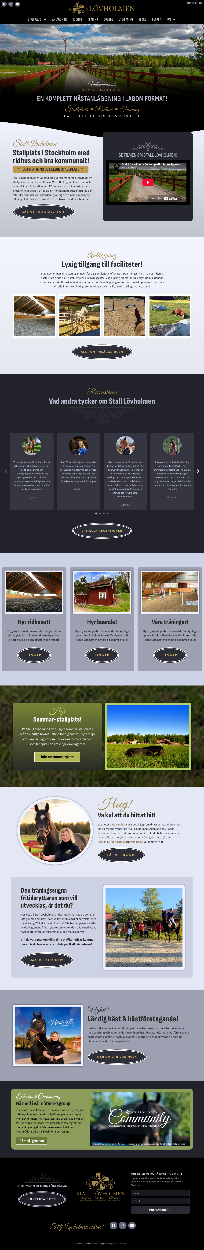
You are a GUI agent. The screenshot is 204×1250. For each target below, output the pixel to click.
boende (126, 837)
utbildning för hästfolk (111, 842)
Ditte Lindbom (118, 825)
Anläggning (60, 19)
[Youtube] (17, 4)
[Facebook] (4, 4)
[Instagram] (10, 4)
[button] (6, 471)
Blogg (143, 19)
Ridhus (77, 19)
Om (169, 19)
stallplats (109, 837)
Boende (108, 19)
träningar (147, 837)
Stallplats (34, 19)
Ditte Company (120, 1243)
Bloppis (157, 19)
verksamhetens (107, 833)
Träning (93, 19)
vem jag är (136, 842)
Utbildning (126, 19)
